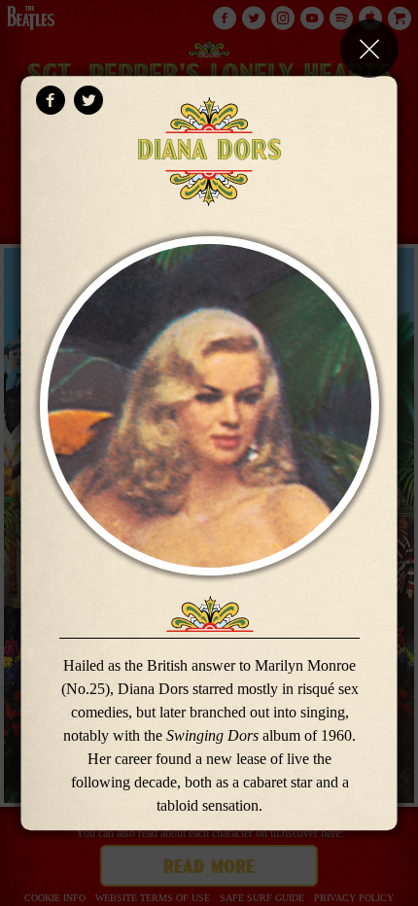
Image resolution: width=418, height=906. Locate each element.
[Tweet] (88, 100)
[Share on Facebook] (50, 100)
